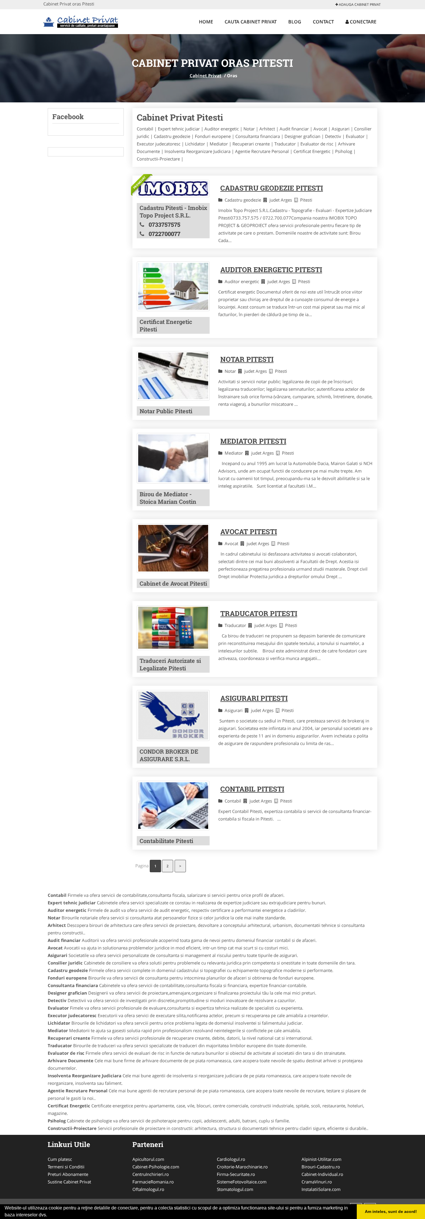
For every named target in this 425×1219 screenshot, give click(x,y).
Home (206, 22)
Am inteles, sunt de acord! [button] (391, 1211)
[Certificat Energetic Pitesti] (173, 286)
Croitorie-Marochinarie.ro (242, 1167)
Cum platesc (60, 1159)
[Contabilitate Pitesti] (173, 805)
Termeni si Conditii (66, 1167)
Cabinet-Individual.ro (322, 1174)
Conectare (362, 22)
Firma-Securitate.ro (236, 1174)
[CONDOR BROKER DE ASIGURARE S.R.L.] (173, 715)
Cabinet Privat (205, 75)
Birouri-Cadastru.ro (321, 1167)
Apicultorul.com (148, 1159)
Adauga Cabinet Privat (359, 4)
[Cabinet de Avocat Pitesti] (173, 548)
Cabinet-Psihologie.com (155, 1167)
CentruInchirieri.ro (150, 1174)
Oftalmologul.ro (148, 1189)
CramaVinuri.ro (317, 1182)
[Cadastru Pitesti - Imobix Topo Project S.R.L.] (173, 188)
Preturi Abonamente (68, 1174)
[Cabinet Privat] (81, 21)
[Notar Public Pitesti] (173, 376)
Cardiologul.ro (231, 1159)
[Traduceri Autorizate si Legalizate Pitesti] (173, 627)
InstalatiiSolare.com (321, 1189)
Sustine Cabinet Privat (69, 1182)
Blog (294, 22)
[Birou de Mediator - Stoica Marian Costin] (173, 458)
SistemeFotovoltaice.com (242, 1182)
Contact (323, 22)
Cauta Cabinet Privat (251, 22)
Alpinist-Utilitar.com (321, 1159)
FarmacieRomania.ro (153, 1182)
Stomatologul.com (235, 1189)
